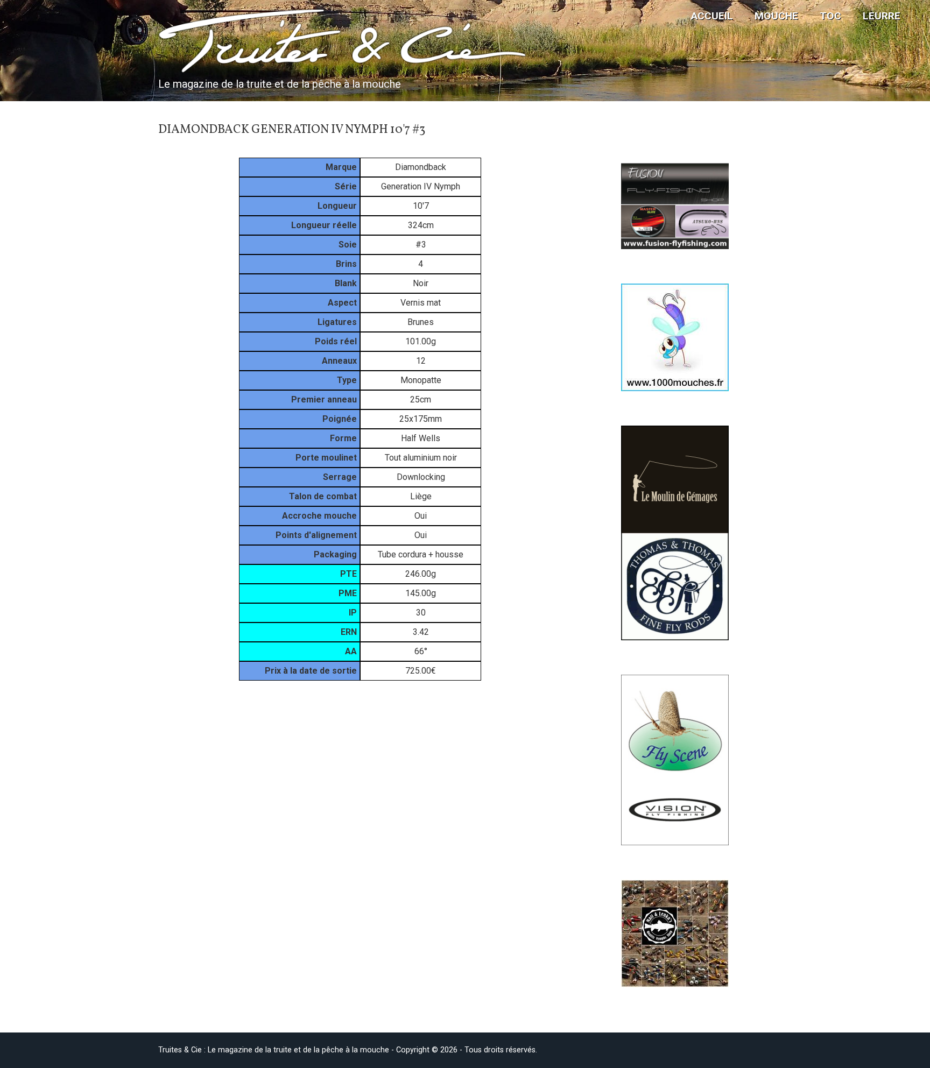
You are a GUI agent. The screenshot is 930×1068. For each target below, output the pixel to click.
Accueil (712, 16)
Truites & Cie (244, 44)
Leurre (881, 16)
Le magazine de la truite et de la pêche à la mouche (279, 83)
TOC (830, 16)
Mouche (776, 16)
